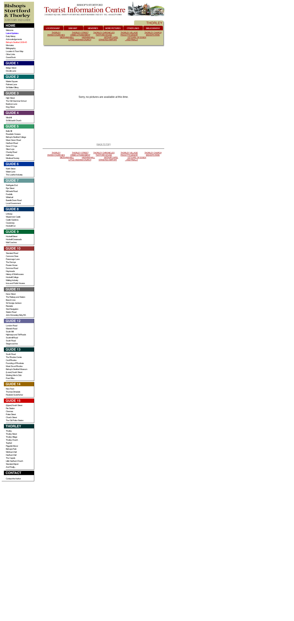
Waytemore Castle (13, 217)
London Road (11, 325)
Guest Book (10, 57)
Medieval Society (12, 158)
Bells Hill (9, 131)
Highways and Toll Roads (16, 334)
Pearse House (11, 265)
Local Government (13, 203)
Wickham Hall (11, 452)
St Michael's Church (13, 120)
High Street (10, 98)
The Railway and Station (15, 297)
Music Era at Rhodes (14, 366)
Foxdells (9, 194)
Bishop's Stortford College (16, 137)
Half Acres (10, 155)
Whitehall (9, 197)
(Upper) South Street (14, 405)
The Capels (10, 458)
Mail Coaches (11, 242)
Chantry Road (11, 152)
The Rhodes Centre (14, 357)
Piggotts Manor (12, 446)
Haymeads (10, 271)
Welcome (9, 30)
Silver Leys (10, 149)
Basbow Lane (11, 104)
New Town (10, 389)
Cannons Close (12, 256)
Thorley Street (11, 434)
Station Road (11, 312)
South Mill (9, 331)
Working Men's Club (14, 375)
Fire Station (10, 408)
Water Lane (10, 171)
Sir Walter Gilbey (12, 87)
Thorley (9, 431)
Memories (10, 45)
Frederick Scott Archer (14, 395)
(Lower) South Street (14, 372)
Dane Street (10, 294)
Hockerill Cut (10, 226)
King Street (10, 107)
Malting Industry (12, 280)
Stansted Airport (12, 464)
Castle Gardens (12, 220)
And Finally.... (11, 467)
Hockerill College (12, 277)
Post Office (10, 378)
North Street (10, 168)
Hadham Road (12, 143)
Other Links (10, 54)
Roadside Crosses (13, 134)
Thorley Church (12, 440)
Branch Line (10, 300)
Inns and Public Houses (15, 283)
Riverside (9, 306)
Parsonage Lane (13, 259)
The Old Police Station (14, 420)
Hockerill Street (11, 236)
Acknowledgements (14, 39)
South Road (11, 340)
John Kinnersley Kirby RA (16, 315)
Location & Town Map (14, 51)
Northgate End (12, 185)
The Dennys (11, 262)
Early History (10, 36)
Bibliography (10, 48)
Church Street (11, 417)
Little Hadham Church (14, 461)
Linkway (9, 214)
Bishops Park (11, 449)
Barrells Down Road (14, 200)
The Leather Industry (14, 174)
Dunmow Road (12, 268)
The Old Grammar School (16, 101)
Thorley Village (11, 437)
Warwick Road (11, 328)
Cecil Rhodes (11, 360)
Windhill (9, 117)
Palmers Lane (11, 84)
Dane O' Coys (11, 146)
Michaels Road (12, 191)
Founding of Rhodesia (15, 363)
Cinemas (9, 411)
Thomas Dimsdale (13, 392)
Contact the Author (13, 478)
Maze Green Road (13, 140)
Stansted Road (12, 253)
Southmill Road (12, 337)
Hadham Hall (11, 455)
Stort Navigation (12, 309)
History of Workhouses (14, 274)
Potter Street (11, 414)
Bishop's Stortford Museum (16, 369)
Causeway (10, 223)
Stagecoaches (12, 343)
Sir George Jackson (14, 303)
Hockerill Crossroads (14, 239)
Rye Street (10, 188)
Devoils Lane (11, 71)
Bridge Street (11, 68)
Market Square (12, 81)
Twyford (9, 443)
